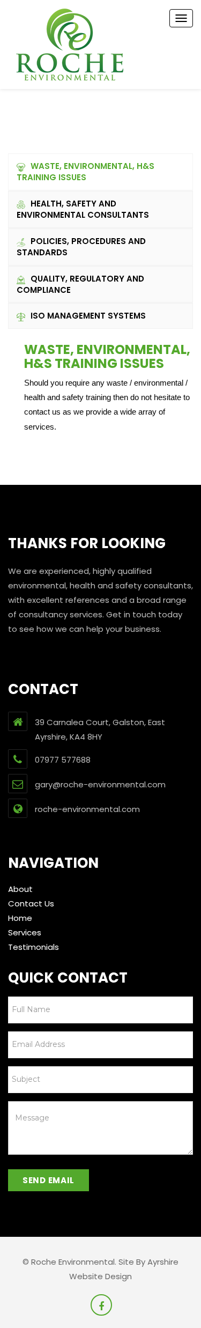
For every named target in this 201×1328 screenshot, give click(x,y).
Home (20, 918)
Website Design (100, 1276)
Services (24, 932)
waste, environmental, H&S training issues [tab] (85, 171)
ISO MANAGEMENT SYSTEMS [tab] (88, 315)
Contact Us (31, 903)
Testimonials (33, 947)
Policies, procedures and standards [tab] (81, 246)
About (20, 889)
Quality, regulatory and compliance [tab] (80, 284)
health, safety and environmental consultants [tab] (83, 209)
